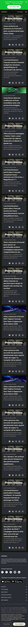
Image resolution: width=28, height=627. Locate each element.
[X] (16, 45)
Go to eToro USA (14, 7)
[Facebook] (2, 572)
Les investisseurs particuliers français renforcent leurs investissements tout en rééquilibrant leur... (14, 211)
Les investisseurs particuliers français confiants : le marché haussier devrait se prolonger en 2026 (12, 495)
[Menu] (26, 12)
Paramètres (6, 624)
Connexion (20, 12)
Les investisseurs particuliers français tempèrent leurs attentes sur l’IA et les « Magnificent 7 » (13, 175)
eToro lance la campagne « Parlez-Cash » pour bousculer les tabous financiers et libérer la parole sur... (14, 138)
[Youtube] (15, 572)
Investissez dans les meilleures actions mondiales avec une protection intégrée (12, 101)
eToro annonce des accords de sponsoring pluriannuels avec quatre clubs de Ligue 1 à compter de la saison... (14, 355)
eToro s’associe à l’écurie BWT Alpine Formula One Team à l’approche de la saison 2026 (14, 320)
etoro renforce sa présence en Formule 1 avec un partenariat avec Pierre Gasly (14, 29)
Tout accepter (19, 624)
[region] (14, 620)
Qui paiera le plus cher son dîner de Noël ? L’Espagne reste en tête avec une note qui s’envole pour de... (13, 531)
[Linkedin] (19, 572)
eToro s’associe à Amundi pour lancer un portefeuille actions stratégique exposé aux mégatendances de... (14, 247)
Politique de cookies (13, 618)
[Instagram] (11, 572)
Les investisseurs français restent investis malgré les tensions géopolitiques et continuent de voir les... (14, 65)
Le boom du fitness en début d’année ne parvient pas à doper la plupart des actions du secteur (13, 283)
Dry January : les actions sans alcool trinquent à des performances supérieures (14, 460)
